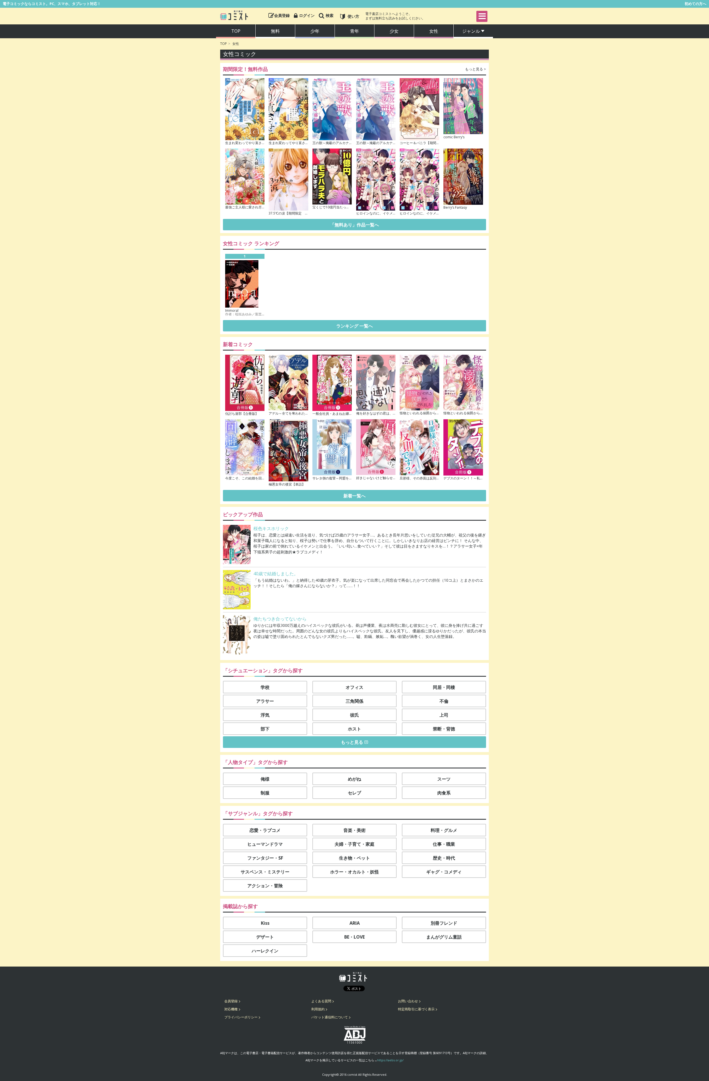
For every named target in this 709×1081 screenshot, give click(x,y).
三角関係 (354, 701)
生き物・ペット (354, 858)
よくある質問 (321, 1001)
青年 (354, 31)
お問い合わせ (408, 1001)
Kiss (265, 923)
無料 (275, 31)
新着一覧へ (354, 496)
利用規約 (318, 1009)
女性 (433, 31)
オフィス (354, 687)
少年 (314, 31)
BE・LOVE (354, 937)
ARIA (355, 923)
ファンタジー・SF (265, 858)
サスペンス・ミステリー (265, 872)
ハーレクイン (265, 951)
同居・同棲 (444, 687)
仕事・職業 (444, 844)
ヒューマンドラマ (265, 844)
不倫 (444, 701)
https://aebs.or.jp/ (390, 1060)
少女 (394, 31)
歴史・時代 (444, 858)
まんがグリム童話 (444, 937)
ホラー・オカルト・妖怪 (354, 872)
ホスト (354, 729)
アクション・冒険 (265, 886)
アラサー (265, 701)
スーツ (444, 779)
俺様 (265, 779)
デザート (265, 937)
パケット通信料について (329, 1017)
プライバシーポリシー (241, 1017)
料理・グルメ (444, 830)
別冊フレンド (444, 923)
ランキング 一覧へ (354, 326)
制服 (265, 793)
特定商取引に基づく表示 (416, 1009)
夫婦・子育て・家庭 (354, 844)
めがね (354, 779)
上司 (444, 715)
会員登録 (231, 1001)
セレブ (354, 793)
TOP (223, 43)
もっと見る (352, 742)
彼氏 (354, 715)
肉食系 (444, 793)
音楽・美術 (354, 830)
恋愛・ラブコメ (265, 830)
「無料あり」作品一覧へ (354, 225)
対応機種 (231, 1009)
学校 (265, 687)
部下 (265, 729)
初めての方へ (695, 3)
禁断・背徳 (444, 729)
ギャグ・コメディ (444, 872)
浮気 (265, 715)
